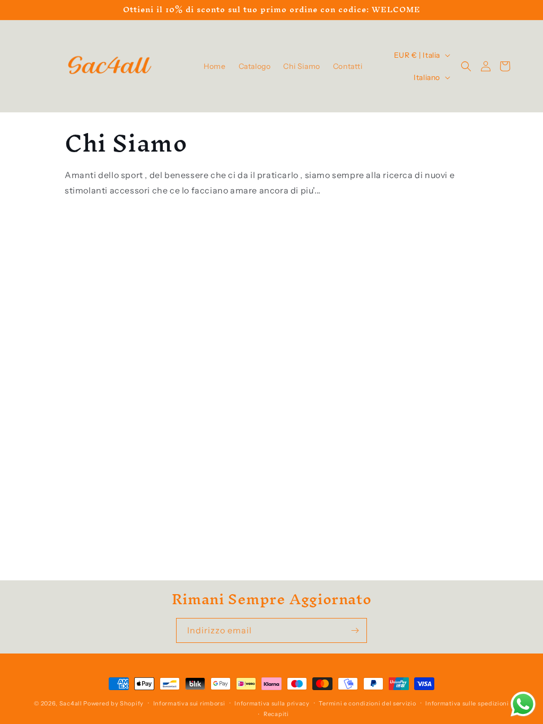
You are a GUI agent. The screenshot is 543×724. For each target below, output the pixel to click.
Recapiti (276, 714)
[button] (466, 66)
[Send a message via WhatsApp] (523, 704)
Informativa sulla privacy (272, 703)
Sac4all (70, 703)
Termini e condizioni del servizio (367, 703)
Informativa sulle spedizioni (467, 703)
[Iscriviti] (354, 630)
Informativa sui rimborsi (189, 703)
